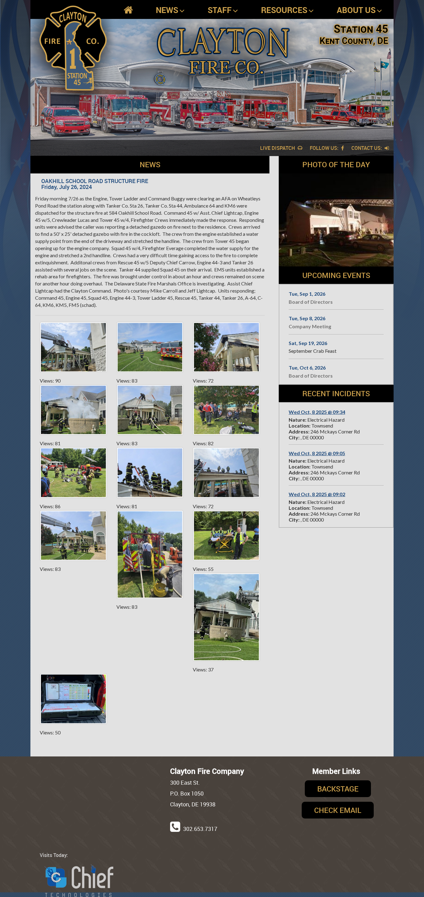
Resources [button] (284, 10)
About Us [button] (356, 10)
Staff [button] (220, 10)
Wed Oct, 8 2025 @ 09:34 (317, 412)
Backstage (338, 789)
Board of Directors (311, 302)
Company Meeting (310, 326)
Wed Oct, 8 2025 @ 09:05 (317, 453)
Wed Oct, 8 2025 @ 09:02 (317, 494)
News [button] (167, 10)
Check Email (337, 810)
